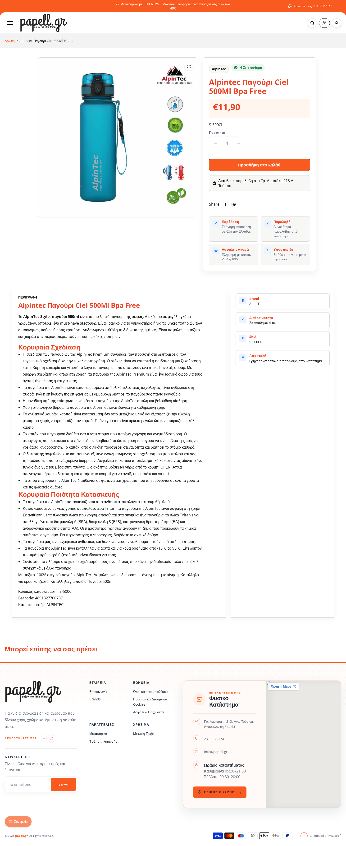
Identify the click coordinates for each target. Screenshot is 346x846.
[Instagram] (51, 738)
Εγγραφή (64, 784)
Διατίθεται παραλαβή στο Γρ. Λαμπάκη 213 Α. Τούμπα (256, 183)
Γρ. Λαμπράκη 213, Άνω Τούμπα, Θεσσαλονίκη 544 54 (229, 724)
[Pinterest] (234, 204)
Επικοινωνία (98, 691)
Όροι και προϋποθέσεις (150, 691)
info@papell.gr (216, 751)
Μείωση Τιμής (143, 733)
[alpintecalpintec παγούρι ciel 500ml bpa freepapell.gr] (189, 66)
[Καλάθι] (324, 23)
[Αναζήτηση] (312, 23)
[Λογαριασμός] (336, 23)
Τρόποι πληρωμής (103, 741)
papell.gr (21, 836)
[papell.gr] (43, 22)
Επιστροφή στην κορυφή (322, 836)
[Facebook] (225, 204)
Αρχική (10, 41)
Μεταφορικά (98, 733)
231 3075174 (214, 738)
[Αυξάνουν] (239, 143)
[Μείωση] (215, 143)
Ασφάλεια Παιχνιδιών (148, 712)
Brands (95, 699)
